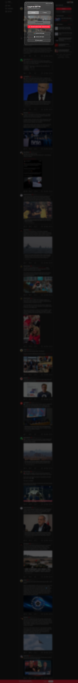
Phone (45, 12)
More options (40, 40)
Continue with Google (39, 33)
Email (34, 12)
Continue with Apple (40, 36)
